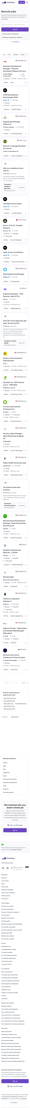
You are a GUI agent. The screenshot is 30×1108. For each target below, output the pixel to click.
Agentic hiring (5, 989)
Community (5, 881)
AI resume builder (6, 952)
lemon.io (5, 231)
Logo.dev (24, 1098)
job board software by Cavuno (14, 1096)
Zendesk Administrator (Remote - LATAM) (12, 551)
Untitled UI (4, 1098)
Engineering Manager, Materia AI (11, 123)
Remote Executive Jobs (9, 709)
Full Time (6, 82)
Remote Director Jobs (9, 706)
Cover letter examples (8, 927)
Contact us (4, 898)
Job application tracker (8, 949)
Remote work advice (7, 918)
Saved (24, 54)
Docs (3, 884)
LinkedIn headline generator (10, 1055)
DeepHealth (7, 441)
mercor (5, 299)
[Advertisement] (15, 48)
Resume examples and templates (11, 924)
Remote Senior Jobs (8, 703)
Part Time (6, 155)
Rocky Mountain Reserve (11, 580)
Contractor (6, 109)
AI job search (5, 915)
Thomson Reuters (8, 127)
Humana (5, 412)
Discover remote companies (10, 912)
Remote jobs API (6, 1031)
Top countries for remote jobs (10, 1015)
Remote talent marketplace (9, 983)
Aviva (5, 363)
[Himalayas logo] (8, 2)
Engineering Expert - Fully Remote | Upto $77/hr (13, 295)
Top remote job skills (7, 1012)
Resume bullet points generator (11, 1046)
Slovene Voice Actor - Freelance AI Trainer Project (14, 656)
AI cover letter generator (9, 955)
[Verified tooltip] (8, 100)
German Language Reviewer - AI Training (15, 147)
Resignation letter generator (10, 1058)
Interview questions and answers (11, 930)
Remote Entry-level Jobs (10, 698)
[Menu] (27, 2)
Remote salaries (6, 1006)
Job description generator (9, 975)
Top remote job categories (9, 1009)
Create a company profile (9, 992)
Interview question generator (10, 981)
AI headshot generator (8, 958)
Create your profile (7, 906)
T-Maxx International (9, 151)
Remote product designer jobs (10, 34)
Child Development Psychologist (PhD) (10, 96)
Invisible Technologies (10, 660)
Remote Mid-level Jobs (9, 701)
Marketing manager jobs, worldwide (12, 37)
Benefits (14, 233)
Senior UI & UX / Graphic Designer (13, 226)
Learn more (21, 187)
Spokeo (5, 277)
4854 (23, 683)
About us (4, 878)
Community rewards (7, 939)
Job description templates (9, 978)
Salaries (6, 79)
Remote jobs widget (7, 936)
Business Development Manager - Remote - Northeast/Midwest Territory (14, 68)
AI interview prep (6, 961)
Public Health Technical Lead (14, 463)
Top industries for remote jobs (10, 1018)
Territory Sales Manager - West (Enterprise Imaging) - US (14, 435)
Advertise (4, 998)
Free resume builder (7, 1040)
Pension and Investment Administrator (12, 359)
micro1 (5, 100)
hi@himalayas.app (7, 863)
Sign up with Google (16, 825)
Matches (16, 54)
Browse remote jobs (7, 909)
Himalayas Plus (6, 946)
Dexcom (5, 528)
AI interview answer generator (10, 1052)
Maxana (5, 555)
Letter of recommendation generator (13, 1061)
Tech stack (7, 236)
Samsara (6, 604)
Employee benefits (7, 890)
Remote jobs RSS (6, 933)
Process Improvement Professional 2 (12, 408)
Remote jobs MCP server (9, 1034)
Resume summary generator (10, 1043)
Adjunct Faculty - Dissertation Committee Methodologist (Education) (15, 630)
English (15, 1102)
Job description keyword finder (11, 1037)
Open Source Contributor (13, 252)
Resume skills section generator (11, 1049)
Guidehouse (7, 466)
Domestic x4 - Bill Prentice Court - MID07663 (13, 383)
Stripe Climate (16, 849)
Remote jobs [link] (14, 717)
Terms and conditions (8, 892)
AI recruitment (5, 986)
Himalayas (5, 717)
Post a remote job (6, 972)
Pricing (3, 995)
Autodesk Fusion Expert (12, 204)
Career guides (5, 921)
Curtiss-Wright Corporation (7, 75)
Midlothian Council (9, 388)
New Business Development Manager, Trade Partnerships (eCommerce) (14, 523)
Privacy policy (5, 895)
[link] (5, 717)
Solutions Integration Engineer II (11, 600)
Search (15, 29)
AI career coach (6, 964)
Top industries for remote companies (12, 1024)
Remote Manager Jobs (20, 703)
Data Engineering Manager (13, 274)
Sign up (15, 830)
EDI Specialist (8, 577)
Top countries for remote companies (12, 1021)
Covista (5, 636)
